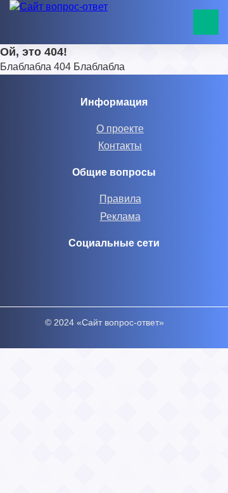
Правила (120, 198)
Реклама (120, 216)
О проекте (120, 128)
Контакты (120, 145)
